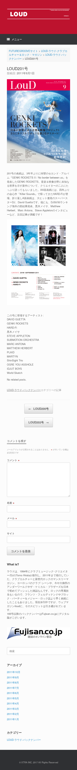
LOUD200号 (38, 409)
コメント (13, 460)
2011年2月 (13, 714)
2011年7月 (13, 688)
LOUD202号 (38, 422)
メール (12, 518)
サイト (11, 533)
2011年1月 (13, 719)
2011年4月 (13, 703)
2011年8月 (13, 682)
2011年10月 (13, 672)
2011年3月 (13, 709)
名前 (10, 503)
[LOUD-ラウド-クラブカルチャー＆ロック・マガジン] (38, 14)
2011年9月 (13, 677)
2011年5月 (13, 698)
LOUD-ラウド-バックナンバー (24, 390)
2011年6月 (13, 693)
